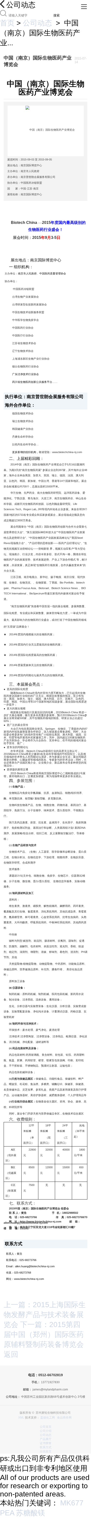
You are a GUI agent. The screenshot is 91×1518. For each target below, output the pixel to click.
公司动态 (37, 23)
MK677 (71, 1503)
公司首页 (45, 1426)
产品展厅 (45, 1439)
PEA (7, 1513)
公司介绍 (45, 1431)
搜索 (56, 15)
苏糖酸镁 (30, 1513)
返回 (11, 1354)
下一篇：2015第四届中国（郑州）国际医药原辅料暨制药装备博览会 (44, 1334)
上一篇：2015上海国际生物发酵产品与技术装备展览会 (45, 1314)
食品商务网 (64, 1417)
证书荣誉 (45, 1443)
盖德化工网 (47, 1417)
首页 (7, 23)
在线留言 (45, 1451)
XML (21, 1417)
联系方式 (45, 1447)
